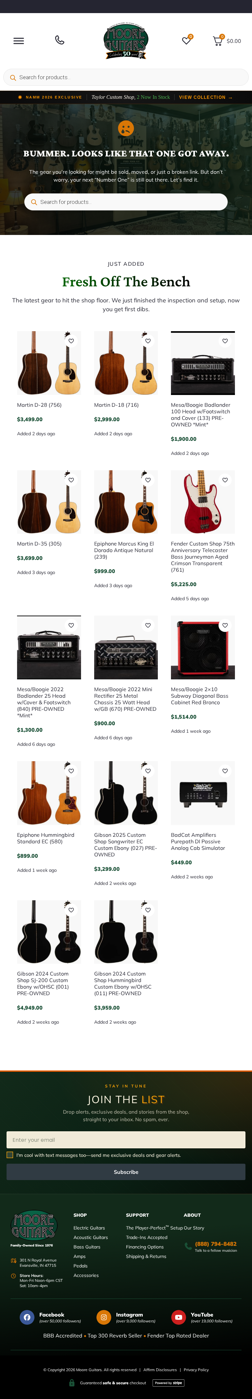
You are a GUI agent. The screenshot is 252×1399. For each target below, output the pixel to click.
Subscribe (126, 1172)
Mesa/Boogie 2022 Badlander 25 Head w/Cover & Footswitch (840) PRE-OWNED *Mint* (44, 702)
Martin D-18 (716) (116, 405)
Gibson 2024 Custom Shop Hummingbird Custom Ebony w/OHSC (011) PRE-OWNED (123, 983)
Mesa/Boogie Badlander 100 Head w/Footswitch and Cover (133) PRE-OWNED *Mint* (200, 415)
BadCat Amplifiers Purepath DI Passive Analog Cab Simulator (198, 841)
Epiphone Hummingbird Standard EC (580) (45, 838)
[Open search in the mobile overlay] (126, 77)
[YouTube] (178, 1317)
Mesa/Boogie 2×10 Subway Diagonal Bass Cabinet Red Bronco (199, 696)
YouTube (202, 1314)
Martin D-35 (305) (39, 543)
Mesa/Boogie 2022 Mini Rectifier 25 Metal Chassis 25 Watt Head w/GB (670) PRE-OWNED (125, 699)
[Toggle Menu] (18, 41)
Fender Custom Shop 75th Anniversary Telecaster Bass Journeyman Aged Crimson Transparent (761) (203, 556)
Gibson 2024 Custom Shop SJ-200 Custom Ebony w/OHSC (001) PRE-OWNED (43, 983)
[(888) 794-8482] (188, 1246)
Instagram (129, 1314)
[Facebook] (27, 1317)
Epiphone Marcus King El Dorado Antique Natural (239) (124, 550)
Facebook (51, 1314)
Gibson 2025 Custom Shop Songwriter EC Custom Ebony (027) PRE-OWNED (125, 845)
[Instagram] (103, 1317)
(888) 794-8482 (216, 1243)
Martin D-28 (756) (39, 405)
